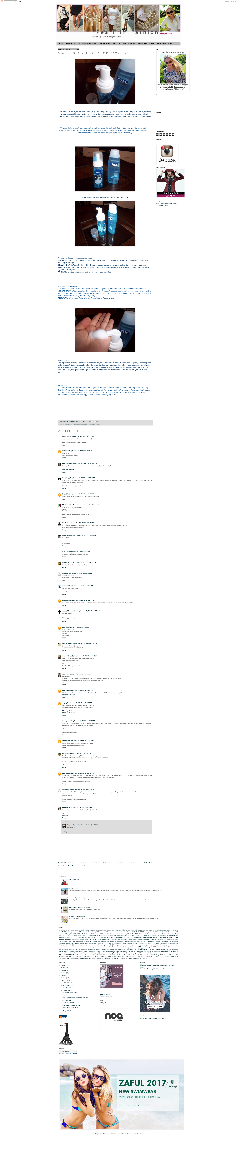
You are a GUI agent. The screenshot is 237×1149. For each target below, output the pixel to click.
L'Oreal (157, 943)
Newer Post (62, 862)
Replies (66, 821)
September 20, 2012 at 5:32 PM (80, 807)
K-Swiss (109, 943)
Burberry (146, 932)
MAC (134, 945)
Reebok (156, 951)
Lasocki (172, 943)
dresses (135, 935)
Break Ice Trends (126, 932)
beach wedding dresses (162, 930)
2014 (63, 975)
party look (121, 949)
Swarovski (136, 955)
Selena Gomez (166, 953)
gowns (161, 939)
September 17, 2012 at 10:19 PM (85, 643)
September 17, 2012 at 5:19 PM (81, 585)
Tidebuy (77, 956)
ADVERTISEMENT (164, 43)
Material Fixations (68, 694)
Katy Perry (138, 943)
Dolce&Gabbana (116, 935)
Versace (153, 956)
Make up (156, 945)
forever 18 (105, 939)
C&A (152, 932)
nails (158, 947)
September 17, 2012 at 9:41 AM (82, 494)
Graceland (169, 939)
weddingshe (98, 958)
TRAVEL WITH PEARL (107, 43)
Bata (150, 930)
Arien (64, 674)
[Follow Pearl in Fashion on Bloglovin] (66, 1044)
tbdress (172, 955)
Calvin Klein (161, 932)
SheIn (61, 955)
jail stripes (75, 943)
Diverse (107, 935)
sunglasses (125, 955)
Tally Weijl (155, 955)
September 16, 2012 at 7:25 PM (81, 450)
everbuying (119, 937)
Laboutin (164, 943)
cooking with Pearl (161, 933)
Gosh (154, 939)
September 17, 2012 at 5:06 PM (81, 573)
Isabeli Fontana (65, 943)
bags (132, 930)
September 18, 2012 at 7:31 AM (83, 721)
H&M (70, 941)
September (67, 990)
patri (63, 627)
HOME (60, 43)
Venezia (136, 956)
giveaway (132, 939)
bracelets (102, 932)
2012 (63, 980)
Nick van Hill (75, 949)
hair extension (82, 941)
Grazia (176, 939)
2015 (63, 973)
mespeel (65, 573)
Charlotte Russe (84, 933)
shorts (96, 955)
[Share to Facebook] (95, 422)
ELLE (91, 937)
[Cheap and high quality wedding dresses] (159, 967)
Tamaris (166, 955)
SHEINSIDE (71, 955)
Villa (63, 958)
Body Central (73, 932)
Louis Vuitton (92, 945)
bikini (63, 932)
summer (112, 955)
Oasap (104, 949)
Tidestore (87, 956)
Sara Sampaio (133, 953)
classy (125, 933)
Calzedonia (171, 932)
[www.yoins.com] (106, 996)
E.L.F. (75, 937)
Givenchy (139, 939)
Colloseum (142, 933)
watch (75, 958)
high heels (148, 941)
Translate (75, 1053)
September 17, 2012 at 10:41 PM (79, 674)
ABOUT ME (70, 43)
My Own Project (68, 469)
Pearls (174, 949)
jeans (84, 943)
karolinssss (66, 523)
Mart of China (78, 947)
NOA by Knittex (95, 949)
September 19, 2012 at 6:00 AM (82, 789)
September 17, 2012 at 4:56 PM (84, 562)
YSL (124, 958)
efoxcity (82, 937)
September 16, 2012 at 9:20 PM (84, 463)
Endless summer (68, 1002)
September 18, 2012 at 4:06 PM (81, 773)
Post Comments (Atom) (76, 866)
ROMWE (78, 953)
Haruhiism (65, 789)
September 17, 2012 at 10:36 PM (86, 656)
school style (145, 953)
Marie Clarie (69, 947)
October (66, 988)
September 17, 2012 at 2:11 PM (82, 523)
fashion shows (79, 939)
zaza (64, 753)
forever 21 (115, 939)
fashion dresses (150, 937)
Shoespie (89, 955)
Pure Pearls (139, 951)
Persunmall (63, 951)
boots (82, 932)
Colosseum (150, 933)
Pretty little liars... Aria (70, 1007)
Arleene (65, 807)
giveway (146, 939)
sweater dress (146, 955)
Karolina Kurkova (127, 943)
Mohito (141, 947)
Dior (100, 935)
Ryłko (95, 953)
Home (105, 862)
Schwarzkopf (156, 953)
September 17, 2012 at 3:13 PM (84, 535)
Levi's (69, 945)
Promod (130, 951)
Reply (64, 445)
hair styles (93, 941)
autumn (118, 930)
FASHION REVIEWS (127, 43)
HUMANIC (165, 941)
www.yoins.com (105, 994)
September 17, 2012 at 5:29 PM (82, 600)
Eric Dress (99, 937)
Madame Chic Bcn (68, 504)
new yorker (174, 947)
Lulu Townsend (127, 945)
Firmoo (93, 939)
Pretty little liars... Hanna (71, 1005)
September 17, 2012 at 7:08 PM (89, 611)
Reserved (163, 951)
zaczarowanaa (67, 643)
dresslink (172, 935)
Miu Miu (134, 947)
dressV (61, 937)
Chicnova (96, 933)
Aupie (112, 930)
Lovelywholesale (106, 945)
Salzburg (102, 953)
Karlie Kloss (117, 943)
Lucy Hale (118, 945)
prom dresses (120, 951)
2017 (63, 968)
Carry (68, 933)
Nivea (74, 424)
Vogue (68, 958)
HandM (112, 941)
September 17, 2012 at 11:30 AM (88, 504)
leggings (62, 945)
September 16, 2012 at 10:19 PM (82, 478)
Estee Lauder (108, 937)
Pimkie (85, 951)
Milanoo (114, 947)
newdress (65, 949)
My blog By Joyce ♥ (69, 711)
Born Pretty (92, 932)
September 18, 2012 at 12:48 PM (78, 753)
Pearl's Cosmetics (82, 424)
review (173, 951)
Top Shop (102, 956)
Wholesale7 (107, 958)
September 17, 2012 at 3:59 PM (78, 551)
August (65, 1011)
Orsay (112, 949)
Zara (143, 958)
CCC (74, 933)
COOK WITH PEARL (146, 43)
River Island (69, 953)
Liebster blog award (80, 945)
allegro (107, 930)
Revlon (61, 953)
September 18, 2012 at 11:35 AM (81, 740)
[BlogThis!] (92, 422)
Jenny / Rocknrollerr (69, 611)
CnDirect (133, 933)
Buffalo (137, 932)
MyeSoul (151, 947)
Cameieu (61, 933)
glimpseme (66, 600)
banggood (141, 930)
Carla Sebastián (68, 656)
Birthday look (73, 888)
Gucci (63, 941)
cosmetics (68, 424)
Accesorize (89, 930)
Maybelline (95, 947)
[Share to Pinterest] (97, 422)
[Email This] (90, 422)
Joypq (64, 703)
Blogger (139, 1133)
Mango (164, 945)
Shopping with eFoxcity (77, 916)
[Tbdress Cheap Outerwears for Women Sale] (167, 205)
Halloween (103, 941)
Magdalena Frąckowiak (144, 945)
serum (174, 953)
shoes (81, 955)
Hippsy (158, 941)
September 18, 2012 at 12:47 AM (79, 703)
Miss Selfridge (124, 947)
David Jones (77, 935)
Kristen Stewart (147, 943)
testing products (94, 424)
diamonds (93, 935)
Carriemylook (67, 562)
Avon (126, 930)
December (67, 982)
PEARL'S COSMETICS (87, 43)
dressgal (146, 935)
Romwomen (87, 953)
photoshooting (75, 951)
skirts (104, 955)
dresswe (69, 937)
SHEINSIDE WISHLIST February (80, 907)
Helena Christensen (137, 941)
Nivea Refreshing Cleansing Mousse (75, 997)
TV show (127, 956)
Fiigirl (86, 939)
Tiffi (95, 956)
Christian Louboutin (115, 933)
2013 (63, 978)
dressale (127, 935)
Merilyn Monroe (104, 947)
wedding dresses (86, 958)
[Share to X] (93, 422)
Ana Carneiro (67, 463)
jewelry (100, 943)
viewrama (65, 585)
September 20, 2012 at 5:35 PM (85, 825)
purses (149, 951)
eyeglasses (137, 937)
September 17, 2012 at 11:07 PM (81, 690)
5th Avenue (63, 930)
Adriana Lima (99, 930)
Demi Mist (66, 494)
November (67, 985)
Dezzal (86, 935)
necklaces (164, 947)
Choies (104, 933)
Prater (64, 995)
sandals (123, 953)
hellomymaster (67, 535)
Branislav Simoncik (113, 932)
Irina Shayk (175, 941)
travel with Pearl (115, 956)
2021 (63, 965)
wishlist (116, 958)
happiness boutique (122, 941)
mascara (87, 947)
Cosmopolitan (67, 935)
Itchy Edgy (66, 478)
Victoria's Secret (172, 956)
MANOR (170, 945)
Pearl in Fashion (137, 949)
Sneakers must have (69, 992)
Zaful (129, 958)
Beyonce (175, 930)
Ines (63, 551)
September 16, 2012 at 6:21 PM (83, 436)
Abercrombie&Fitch (76, 930)
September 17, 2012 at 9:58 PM (78, 627)
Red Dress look (74, 879)
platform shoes (94, 951)
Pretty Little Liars (107, 951)
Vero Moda (144, 956)
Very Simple (161, 956)
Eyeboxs (129, 937)
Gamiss (124, 939)
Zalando (136, 958)
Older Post (148, 862)
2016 (63, 970)
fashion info (164, 937)
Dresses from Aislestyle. (77, 898)
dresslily (163, 935)
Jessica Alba (92, 943)
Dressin (154, 935)
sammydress (112, 953)
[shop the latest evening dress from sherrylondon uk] (153, 1018)
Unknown (65, 450)
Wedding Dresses (153, 969)
